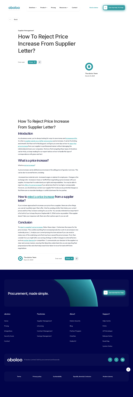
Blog (71, 326)
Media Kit (73, 341)
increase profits (71, 138)
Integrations (8, 331)
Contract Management (44, 331)
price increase (29, 165)
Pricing (53, 7)
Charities (73, 336)
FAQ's (105, 326)
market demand (29, 240)
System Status (107, 346)
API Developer (108, 331)
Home (6, 321)
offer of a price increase (32, 185)
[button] (32, 7)
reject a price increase (41, 197)
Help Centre (107, 321)
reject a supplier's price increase (31, 227)
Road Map (106, 341)
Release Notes (107, 336)
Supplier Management (44, 321)
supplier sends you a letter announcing (38, 141)
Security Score (9, 336)
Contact (74, 7)
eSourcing (40, 326)
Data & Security (75, 321)
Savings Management (44, 336)
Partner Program (75, 331)
